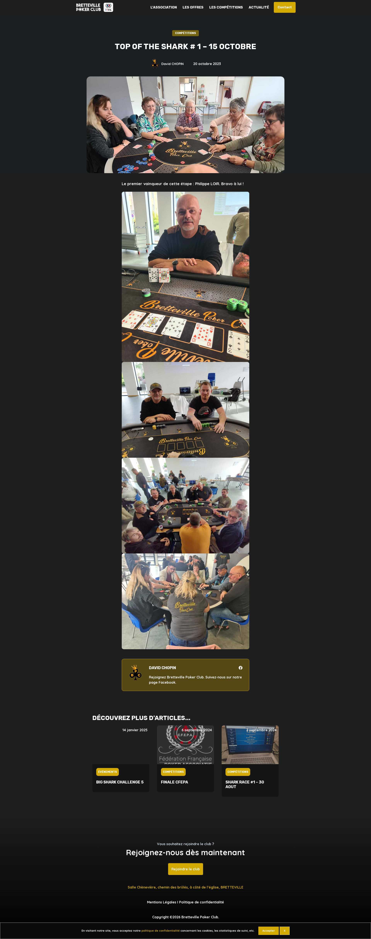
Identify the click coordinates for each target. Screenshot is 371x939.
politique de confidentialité (160, 930)
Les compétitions (226, 7)
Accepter (268, 930)
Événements (107, 772)
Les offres (193, 7)
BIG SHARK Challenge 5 (120, 782)
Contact (285, 7)
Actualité (259, 7)
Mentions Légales (161, 902)
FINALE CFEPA (174, 782)
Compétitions (173, 772)
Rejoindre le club (185, 869)
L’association (164, 7)
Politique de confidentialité (201, 902)
